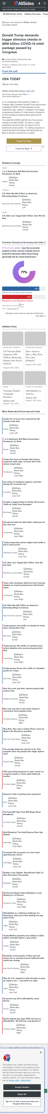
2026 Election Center (13, 14)
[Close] (41, 1052)
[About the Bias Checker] (43, 146)
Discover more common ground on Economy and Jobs (24, 314)
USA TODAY (6, 67)
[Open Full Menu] (4, 3)
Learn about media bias (10, 96)
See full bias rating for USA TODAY (14, 94)
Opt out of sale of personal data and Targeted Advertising (22, 1102)
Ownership (34, 1048)
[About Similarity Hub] (45, 242)
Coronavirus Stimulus (10, 61)
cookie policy (26, 1080)
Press (25, 1048)
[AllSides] (24, 3)
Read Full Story (24, 141)
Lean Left (30, 91)
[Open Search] (45, 3)
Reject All (22, 1094)
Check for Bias (22, 148)
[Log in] (39, 3)
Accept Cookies (22, 1087)
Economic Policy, (10, 59)
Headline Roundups (33, 14)
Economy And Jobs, (24, 59)
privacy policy (14, 1080)
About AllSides (15, 1048)
